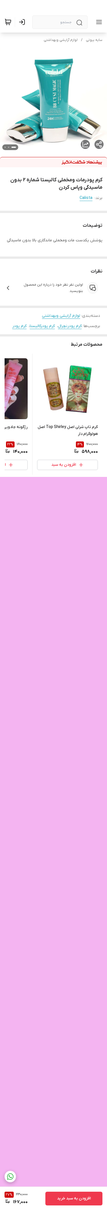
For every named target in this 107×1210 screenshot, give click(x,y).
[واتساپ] (10, 1176)
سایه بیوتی (94, 40)
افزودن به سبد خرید (74, 1198)
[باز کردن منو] (97, 22)
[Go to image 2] (8, 147)
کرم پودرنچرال (70, 326)
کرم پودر (19, 326)
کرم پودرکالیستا (42, 326)
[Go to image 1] (13, 147)
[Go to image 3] (5, 147)
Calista (86, 198)
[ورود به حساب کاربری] (23, 22)
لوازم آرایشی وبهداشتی (61, 40)
